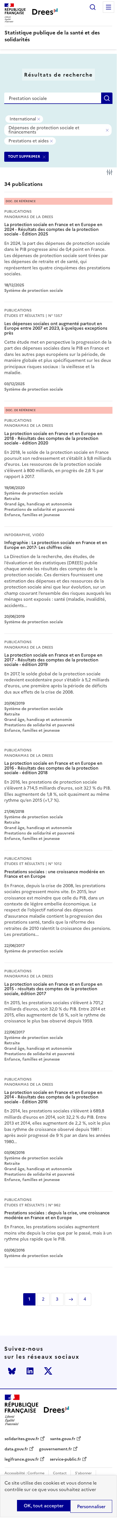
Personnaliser (91, 1506)
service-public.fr (65, 1459)
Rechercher (92, 7)
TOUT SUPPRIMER (24, 156)
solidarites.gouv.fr (22, 1439)
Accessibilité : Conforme (24, 1473)
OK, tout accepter (43, 1505)
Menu (108, 7)
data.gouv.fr (16, 1449)
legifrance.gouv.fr (22, 1459)
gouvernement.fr (55, 1449)
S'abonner (83, 1473)
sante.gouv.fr (62, 1439)
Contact (60, 1473)
